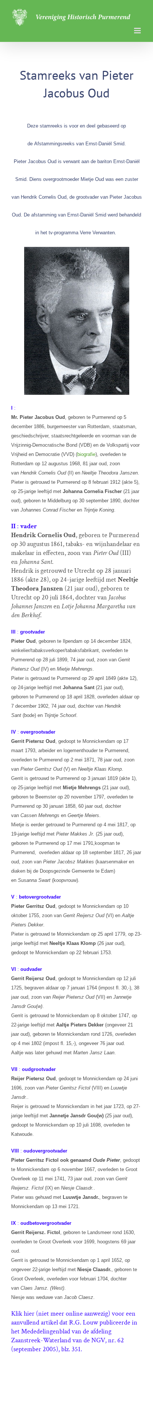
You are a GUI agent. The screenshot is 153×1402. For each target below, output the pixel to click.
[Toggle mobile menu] (138, 30)
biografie (86, 454)
